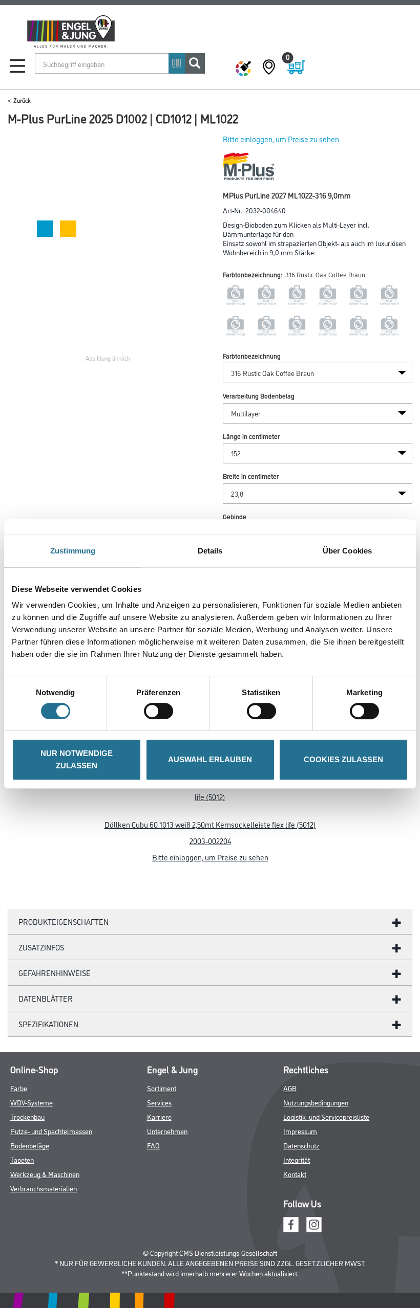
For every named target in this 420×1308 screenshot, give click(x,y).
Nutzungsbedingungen (315, 1102)
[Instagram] (314, 1222)
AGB (290, 1088)
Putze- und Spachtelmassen (51, 1131)
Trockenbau (27, 1116)
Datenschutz (301, 1145)
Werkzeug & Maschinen (44, 1174)
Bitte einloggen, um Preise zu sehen (281, 139)
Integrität (296, 1159)
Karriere (159, 1116)
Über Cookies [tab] (347, 550)
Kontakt (294, 1174)
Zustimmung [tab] (73, 550)
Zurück (22, 100)
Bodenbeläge (29, 1145)
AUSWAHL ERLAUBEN (210, 759)
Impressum (300, 1131)
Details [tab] (210, 550)
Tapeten (22, 1159)
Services (159, 1102)
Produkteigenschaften (63, 921)
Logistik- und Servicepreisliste (326, 1116)
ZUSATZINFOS (41, 947)
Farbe (18, 1088)
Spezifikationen (48, 1023)
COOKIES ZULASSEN (343, 759)
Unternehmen (167, 1131)
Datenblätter (45, 998)
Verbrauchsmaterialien (43, 1188)
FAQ (153, 1145)
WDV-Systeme (31, 1102)
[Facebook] (291, 1222)
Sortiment (161, 1088)
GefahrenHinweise (54, 972)
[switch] (161, 711)
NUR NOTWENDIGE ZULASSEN (76, 759)
